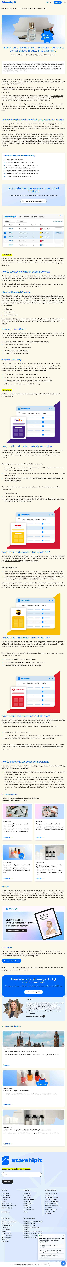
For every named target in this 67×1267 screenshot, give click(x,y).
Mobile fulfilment (49, 1213)
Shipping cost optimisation (9, 1221)
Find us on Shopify (7, 1208)
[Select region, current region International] (48, 2)
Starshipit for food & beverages (32, 1235)
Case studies (27, 1195)
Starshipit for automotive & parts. (32, 1237)
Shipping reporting (50, 1211)
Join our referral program (9, 1205)
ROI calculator (27, 1197)
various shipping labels (19, 368)
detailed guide (6, 722)
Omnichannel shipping (51, 1203)
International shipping (51, 1209)
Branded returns (6, 1231)
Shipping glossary (28, 1203)
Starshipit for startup (29, 1223)
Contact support (6, 1195)
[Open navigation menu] (64, 2)
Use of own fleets (6, 1237)
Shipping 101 (27, 1205)
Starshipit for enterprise (29, 1225)
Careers (4, 1201)
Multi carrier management (52, 1201)
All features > (5, 1241)
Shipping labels (6, 1223)
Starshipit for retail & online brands (32, 1221)
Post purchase (6, 1229)
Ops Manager (49, 1207)
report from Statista (9, 87)
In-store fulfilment (6, 1235)
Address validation (7, 1233)
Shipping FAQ (27, 1201)
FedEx (28, 452)
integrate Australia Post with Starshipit (17, 744)
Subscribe (7, 1181)
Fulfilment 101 (27, 1207)
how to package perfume (17, 286)
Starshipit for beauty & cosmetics (32, 1233)
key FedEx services (16, 487)
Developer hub (6, 1212)
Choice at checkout (50, 1195)
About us (4, 1199)
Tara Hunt (53, 55)
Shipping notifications (51, 1199)
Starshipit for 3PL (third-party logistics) (31, 1228)
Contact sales (5, 1193)
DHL (3, 556)
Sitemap (25, 1212)
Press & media (6, 1197)
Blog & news (26, 1193)
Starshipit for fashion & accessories (33, 1231)
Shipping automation (51, 1193)
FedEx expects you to (36, 464)
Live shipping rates (7, 1225)
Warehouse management (52, 1205)
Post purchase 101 (28, 1209)
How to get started (28, 1199)
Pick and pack (5, 1227)
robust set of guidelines (12, 560)
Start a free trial (24, 967)
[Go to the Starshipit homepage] (9, 2)
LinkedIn (32, 1013)
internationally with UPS (24, 653)
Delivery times (6, 1239)
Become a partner (7, 1203)
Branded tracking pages (51, 1197)
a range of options (51, 653)
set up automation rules (25, 258)
